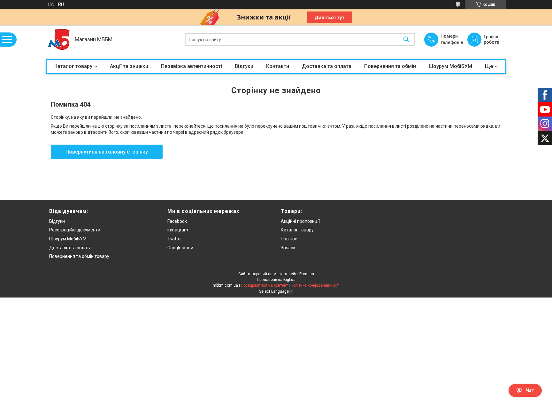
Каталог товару (73, 66)
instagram (177, 229)
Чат (530, 390)
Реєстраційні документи (74, 229)
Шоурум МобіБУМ (450, 66)
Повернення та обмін (390, 66)
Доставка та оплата (326, 66)
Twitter (174, 238)
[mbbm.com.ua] (59, 39)
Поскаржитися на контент (264, 285)
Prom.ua (306, 274)
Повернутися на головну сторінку (106, 152)
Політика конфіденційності (315, 285)
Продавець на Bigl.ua (276, 279)
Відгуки (244, 66)
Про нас (289, 238)
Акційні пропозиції (300, 221)
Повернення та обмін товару (79, 256)
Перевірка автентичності (191, 66)
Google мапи (180, 247)
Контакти (277, 66)
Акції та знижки (129, 66)
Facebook (177, 221)
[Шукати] (406, 40)
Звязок (288, 247)
